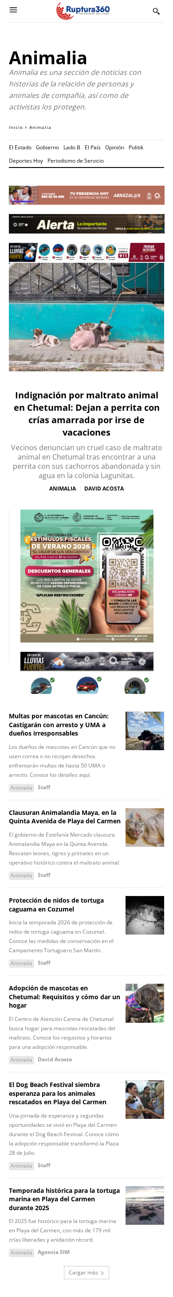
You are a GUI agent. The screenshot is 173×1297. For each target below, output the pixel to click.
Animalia (62, 489)
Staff (44, 787)
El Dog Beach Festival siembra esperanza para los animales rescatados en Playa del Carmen (57, 1093)
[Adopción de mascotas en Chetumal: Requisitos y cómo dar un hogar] (145, 1003)
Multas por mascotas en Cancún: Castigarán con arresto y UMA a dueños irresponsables (59, 724)
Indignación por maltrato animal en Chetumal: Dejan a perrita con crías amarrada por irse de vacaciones (87, 413)
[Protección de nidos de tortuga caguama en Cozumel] (145, 915)
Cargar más (83, 1272)
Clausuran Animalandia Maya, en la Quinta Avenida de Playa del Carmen (65, 817)
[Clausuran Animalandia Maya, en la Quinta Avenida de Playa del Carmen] (145, 827)
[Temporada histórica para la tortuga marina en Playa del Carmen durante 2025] (145, 1205)
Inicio (16, 127)
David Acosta (104, 488)
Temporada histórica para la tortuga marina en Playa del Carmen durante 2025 (64, 1199)
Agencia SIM (54, 1252)
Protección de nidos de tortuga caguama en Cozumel (56, 904)
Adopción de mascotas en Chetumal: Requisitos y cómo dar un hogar (64, 996)
